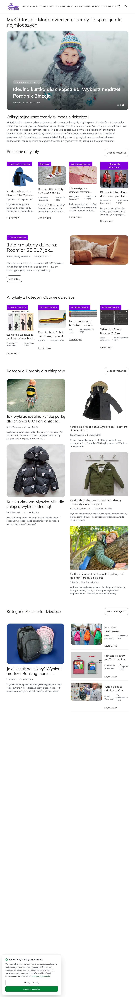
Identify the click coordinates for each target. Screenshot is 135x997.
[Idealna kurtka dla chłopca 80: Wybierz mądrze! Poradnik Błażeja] (67, 70)
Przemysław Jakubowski (80, 508)
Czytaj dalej (14, 278)
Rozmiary (96, 6)
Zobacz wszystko (116, 152)
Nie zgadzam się (31, 982)
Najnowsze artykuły (30, 6)
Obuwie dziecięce (47, 6)
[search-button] (118, 6)
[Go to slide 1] (118, 105)
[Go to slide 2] (120, 105)
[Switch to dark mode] (126, 6)
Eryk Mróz (17, 102)
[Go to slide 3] (123, 105)
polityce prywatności (41, 976)
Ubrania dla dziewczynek (111, 6)
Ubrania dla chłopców (64, 6)
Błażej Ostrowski (14, 427)
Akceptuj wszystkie (31, 989)
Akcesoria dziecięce (82, 6)
